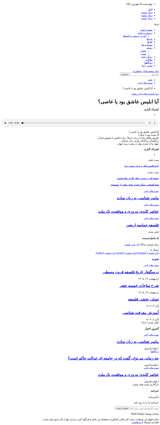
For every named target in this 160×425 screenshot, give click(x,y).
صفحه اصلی (146, 30)
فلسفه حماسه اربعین (142, 225)
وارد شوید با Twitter (105, 253)
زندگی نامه (146, 56)
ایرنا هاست (137, 422)
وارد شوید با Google (125, 253)
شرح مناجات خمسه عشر (139, 286)
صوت (143, 53)
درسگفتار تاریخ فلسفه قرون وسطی (131, 272)
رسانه (149, 47)
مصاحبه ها (147, 45)
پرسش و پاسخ (145, 33)
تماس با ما (147, 65)
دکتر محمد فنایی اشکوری (146, 71)
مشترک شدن (122, 408)
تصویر (143, 50)
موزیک (156, 93)
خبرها (149, 39)
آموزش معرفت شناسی (140, 313)
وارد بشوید (130, 244)
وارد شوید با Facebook (147, 253)
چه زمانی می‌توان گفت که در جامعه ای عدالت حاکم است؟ (113, 358)
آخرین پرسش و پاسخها (134, 36)
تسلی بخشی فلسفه (143, 299)
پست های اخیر (145, 93)
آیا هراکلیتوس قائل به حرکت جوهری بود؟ (141, 166)
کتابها (149, 42)
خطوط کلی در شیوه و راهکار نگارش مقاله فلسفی (138, 178)
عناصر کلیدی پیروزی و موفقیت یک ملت (128, 211)
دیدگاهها (148, 62)
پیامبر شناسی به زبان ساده (138, 198)
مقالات (148, 59)
